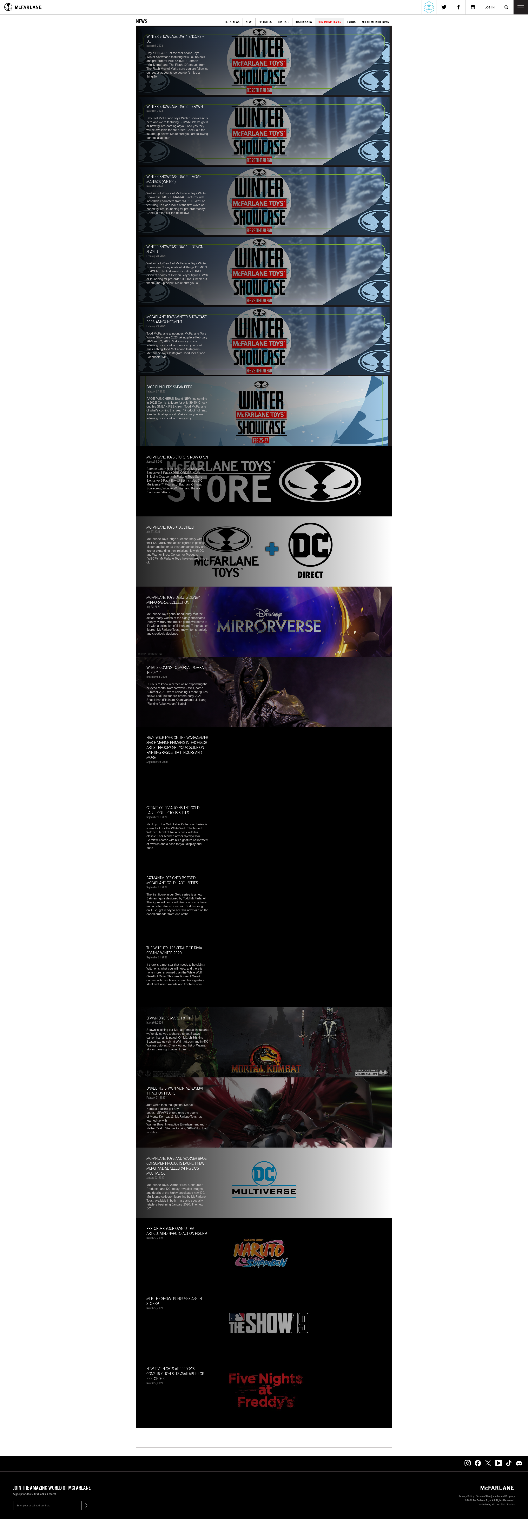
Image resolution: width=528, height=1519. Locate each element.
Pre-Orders (265, 22)
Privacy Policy (466, 1496)
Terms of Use (483, 1496)
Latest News (232, 22)
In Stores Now (304, 22)
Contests (283, 22)
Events (351, 22)
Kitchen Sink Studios (503, 1504)
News (249, 22)
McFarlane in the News (375, 22)
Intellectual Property (504, 1496)
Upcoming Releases (329, 22)
